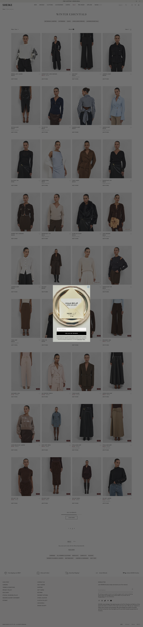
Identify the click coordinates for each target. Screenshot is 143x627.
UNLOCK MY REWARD (71, 333)
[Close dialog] (88, 287)
